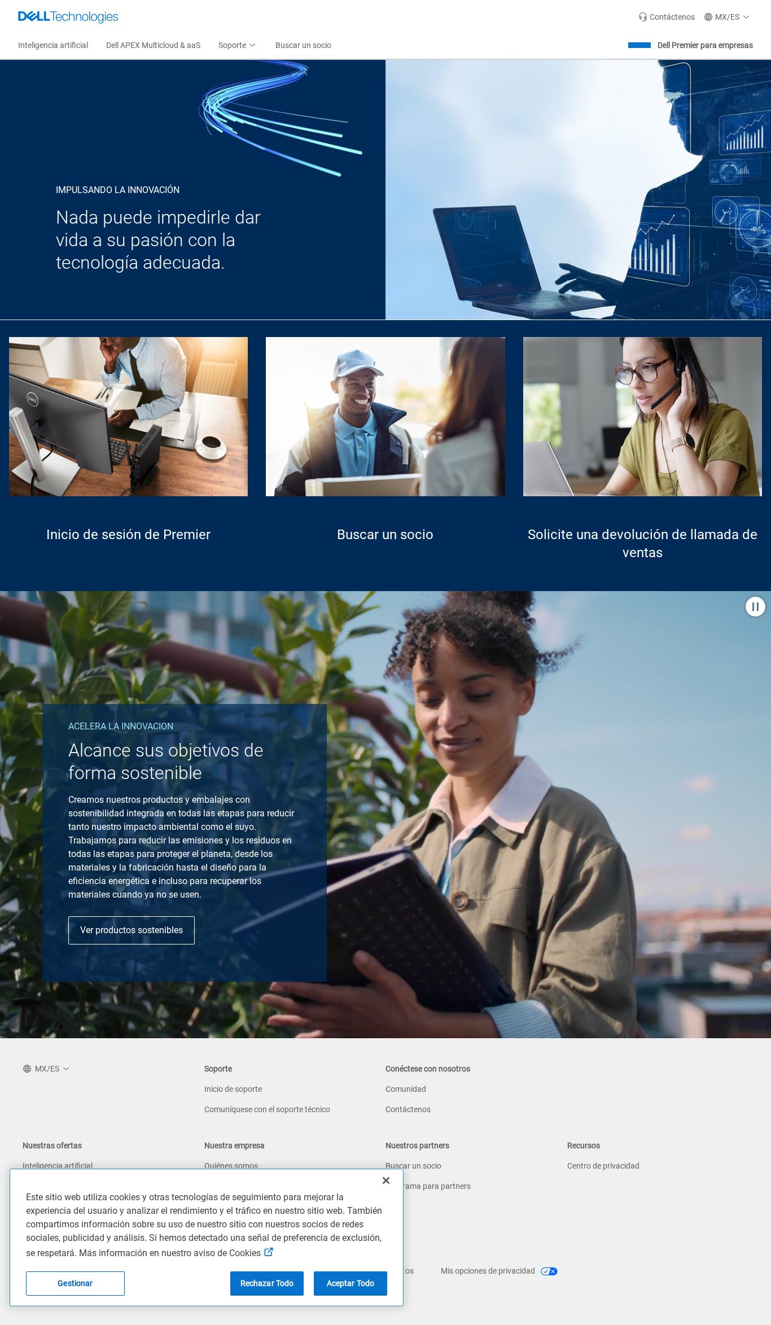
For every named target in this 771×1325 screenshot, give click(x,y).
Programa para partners (428, 1186)
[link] (666, 17)
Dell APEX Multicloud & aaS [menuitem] (153, 45)
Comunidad (406, 1089)
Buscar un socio (385, 535)
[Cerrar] (386, 1180)
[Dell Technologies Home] (68, 17)
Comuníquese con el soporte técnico (267, 1109)
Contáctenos (408, 1109)
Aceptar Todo (351, 1283)
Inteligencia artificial (58, 1165)
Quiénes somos (231, 1165)
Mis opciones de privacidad (489, 1270)
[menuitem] (237, 46)
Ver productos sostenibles (131, 930)
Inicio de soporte (233, 1089)
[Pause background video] (755, 608)
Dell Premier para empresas (705, 45)
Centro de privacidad (603, 1165)
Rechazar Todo (267, 1283)
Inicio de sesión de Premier (128, 535)
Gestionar (75, 1283)
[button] (728, 17)
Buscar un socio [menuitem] (303, 45)
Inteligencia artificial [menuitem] (53, 45)
